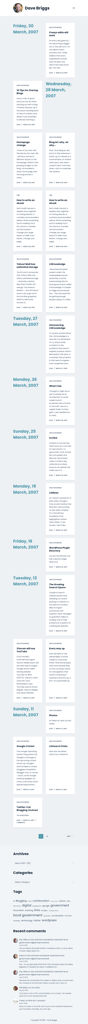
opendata (47, 916)
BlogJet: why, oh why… (58, 144)
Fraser (22, 1000)
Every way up (57, 648)
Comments (21, 823)
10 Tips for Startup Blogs (27, 92)
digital (26, 905)
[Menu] (74, 8)
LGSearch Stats (58, 746)
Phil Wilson (24, 987)
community (54, 901)
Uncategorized (55, 27)
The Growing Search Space (57, 586)
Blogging (21, 900)
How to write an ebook (26, 202)
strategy (16, 921)
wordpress (49, 920)
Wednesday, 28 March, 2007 (59, 90)
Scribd (53, 437)
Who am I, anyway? (36, 1000)
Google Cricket (25, 746)
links (37, 910)
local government (27, 915)
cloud (30, 901)
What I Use (55, 386)
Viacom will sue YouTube (26, 650)
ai (14, 901)
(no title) (36, 987)
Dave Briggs (37, 8)
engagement (36, 906)
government (60, 905)
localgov (44, 910)
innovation (18, 910)
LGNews (53, 492)
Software (68, 916)
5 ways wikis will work (58, 34)
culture (62, 901)
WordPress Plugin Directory (59, 549)
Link (18, 195)
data (68, 901)
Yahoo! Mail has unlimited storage (27, 265)
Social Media (57, 915)
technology (27, 920)
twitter (37, 920)
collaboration (41, 901)
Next (69, 836)
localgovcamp (53, 910)
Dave (21, 955)
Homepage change (23, 144)
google (46, 905)
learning (29, 910)
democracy (17, 906)
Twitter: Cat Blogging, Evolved (27, 809)
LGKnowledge (57, 264)
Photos (53, 715)
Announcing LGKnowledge (57, 326)
